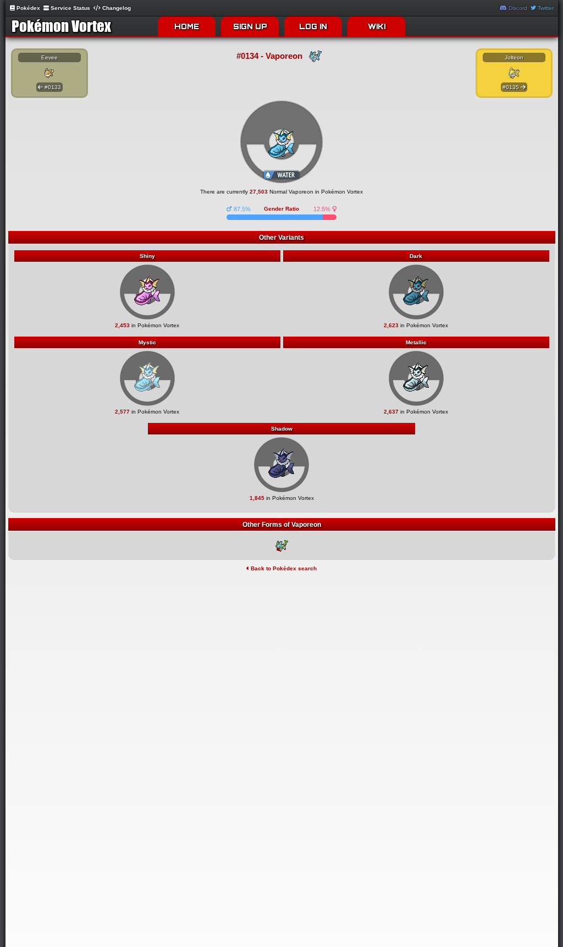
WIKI (376, 26)
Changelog (116, 8)
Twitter (545, 8)
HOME (186, 26)
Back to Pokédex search (283, 568)
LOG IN (313, 26)
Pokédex (27, 8)
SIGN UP (250, 26)
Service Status (69, 8)
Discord (517, 8)
